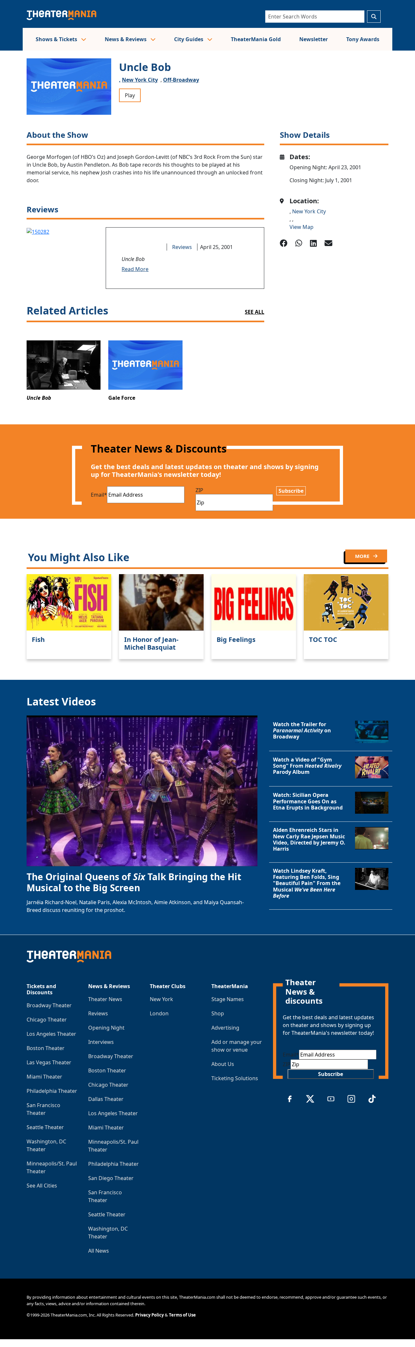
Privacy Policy (149, 1315)
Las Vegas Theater (49, 1062)
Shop (217, 1013)
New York (161, 999)
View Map (302, 226)
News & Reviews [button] (126, 39)
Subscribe (291, 490)
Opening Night (106, 1027)
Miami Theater (44, 1076)
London (159, 1013)
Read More (135, 269)
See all (254, 311)
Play (130, 95)
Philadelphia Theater (52, 1090)
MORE (363, 556)
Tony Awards (362, 39)
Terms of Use (182, 1315)
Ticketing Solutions (234, 1078)
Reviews (182, 247)
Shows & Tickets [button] (57, 39)
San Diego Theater (111, 1178)
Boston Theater (46, 1048)
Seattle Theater (45, 1127)
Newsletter (313, 39)
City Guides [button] (189, 39)
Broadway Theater (49, 1005)
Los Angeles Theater (51, 1033)
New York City (140, 79)
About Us (222, 1064)
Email (99, 494)
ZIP (199, 490)
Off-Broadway (181, 79)
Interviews (101, 1042)
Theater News (105, 999)
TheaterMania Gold (256, 39)
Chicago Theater (47, 1019)
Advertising (225, 1027)
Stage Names (227, 999)
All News (98, 1250)
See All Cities (42, 1185)
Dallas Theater (106, 1099)
